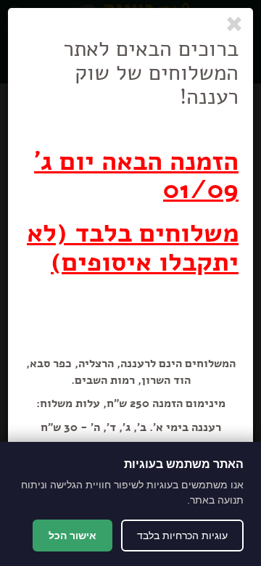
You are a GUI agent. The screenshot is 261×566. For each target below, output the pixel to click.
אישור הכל (72, 535)
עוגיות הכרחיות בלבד (182, 535)
